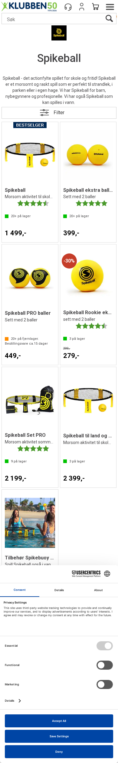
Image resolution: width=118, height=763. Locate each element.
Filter (59, 112)
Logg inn (82, 7)
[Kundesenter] (68, 6)
